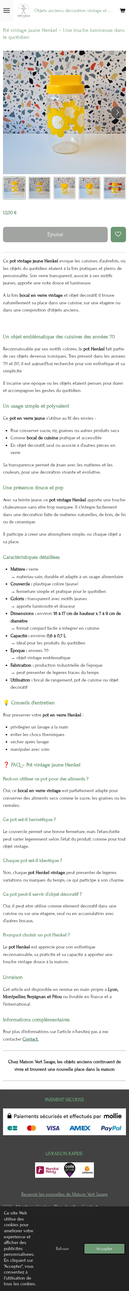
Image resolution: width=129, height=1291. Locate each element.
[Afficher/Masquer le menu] (6, 10)
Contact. (30, 1039)
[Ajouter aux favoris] (118, 234)
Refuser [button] (62, 1248)
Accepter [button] (104, 1248)
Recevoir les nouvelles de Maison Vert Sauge (64, 1194)
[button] (14, 188)
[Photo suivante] (117, 112)
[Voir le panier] (122, 10)
